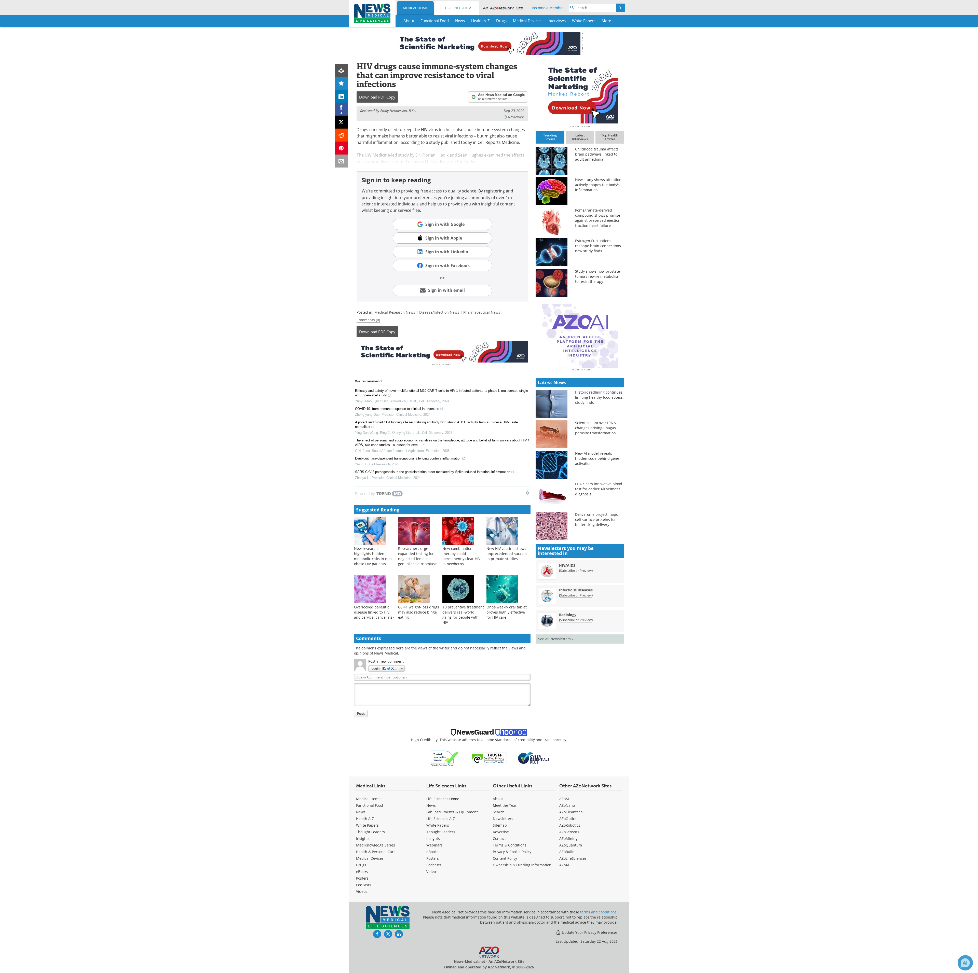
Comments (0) (368, 319)
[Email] (341, 161)
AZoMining (568, 838)
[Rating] (341, 83)
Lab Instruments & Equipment (452, 812)
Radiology (567, 614)
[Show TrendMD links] (527, 493)
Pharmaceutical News (481, 312)
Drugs (361, 865)
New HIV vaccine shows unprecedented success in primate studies (506, 553)
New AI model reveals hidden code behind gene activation (597, 458)
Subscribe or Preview (576, 570)
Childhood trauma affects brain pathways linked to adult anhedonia (597, 154)
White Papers (367, 825)
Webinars (434, 845)
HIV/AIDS (567, 565)
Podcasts (363, 884)
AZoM (564, 798)
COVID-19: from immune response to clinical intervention (397, 409)
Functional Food (369, 805)
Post (361, 713)
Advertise (501, 831)
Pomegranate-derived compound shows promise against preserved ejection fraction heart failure (597, 218)
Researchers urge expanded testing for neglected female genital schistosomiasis (418, 556)
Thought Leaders (370, 831)
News (360, 812)
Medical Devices (370, 858)
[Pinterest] (341, 148)
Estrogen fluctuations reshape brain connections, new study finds (598, 245)
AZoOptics (568, 818)
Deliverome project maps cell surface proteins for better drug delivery (596, 519)
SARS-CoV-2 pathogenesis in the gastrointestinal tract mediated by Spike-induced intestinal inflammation (432, 472)
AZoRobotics (569, 825)
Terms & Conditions (509, 845)
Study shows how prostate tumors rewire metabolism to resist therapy (597, 276)
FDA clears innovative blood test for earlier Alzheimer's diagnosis (598, 488)
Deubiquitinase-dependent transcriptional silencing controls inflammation (408, 458)
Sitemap (500, 825)
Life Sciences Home (457, 8)
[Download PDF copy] (341, 70)
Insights (363, 838)
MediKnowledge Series (375, 845)
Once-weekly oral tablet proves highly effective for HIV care (506, 612)
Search (499, 812)
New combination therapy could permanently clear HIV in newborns (461, 556)
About (498, 798)
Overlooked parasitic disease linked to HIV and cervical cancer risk (374, 612)
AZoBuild (567, 851)
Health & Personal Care (376, 851)
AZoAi (564, 865)
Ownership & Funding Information (522, 865)
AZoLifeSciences (573, 858)
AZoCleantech (571, 812)
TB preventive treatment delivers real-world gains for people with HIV (463, 615)
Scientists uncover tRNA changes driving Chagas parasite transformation (595, 427)
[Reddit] (341, 135)
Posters (362, 878)
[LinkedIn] (341, 96)
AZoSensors (569, 831)
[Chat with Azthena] (965, 962)
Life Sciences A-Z (440, 818)
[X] (341, 122)
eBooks (362, 871)
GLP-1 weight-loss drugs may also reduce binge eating (418, 612)
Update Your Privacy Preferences (589, 932)
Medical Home (415, 8)
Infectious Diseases (576, 590)
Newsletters (503, 818)
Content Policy (505, 858)
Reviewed (516, 117)
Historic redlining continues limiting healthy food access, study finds (599, 397)
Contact (499, 838)
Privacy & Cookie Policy (512, 851)
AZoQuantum (570, 845)
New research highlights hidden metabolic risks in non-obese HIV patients (373, 556)
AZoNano (567, 805)
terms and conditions (598, 912)
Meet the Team (506, 805)
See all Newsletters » (556, 638)
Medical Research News (394, 312)
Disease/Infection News (439, 312)
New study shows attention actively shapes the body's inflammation (598, 184)
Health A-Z (365, 818)
